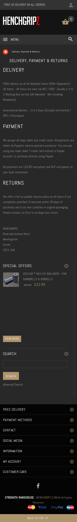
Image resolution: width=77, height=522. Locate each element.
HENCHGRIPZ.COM (31, 498)
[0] (65, 24)
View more (12, 338)
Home (5, 51)
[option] (35, 284)
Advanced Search (13, 384)
